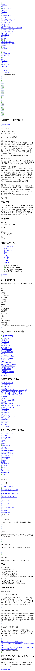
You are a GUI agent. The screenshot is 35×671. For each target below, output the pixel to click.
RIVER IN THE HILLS (7, 367)
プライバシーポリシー (7, 42)
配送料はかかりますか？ (9, 573)
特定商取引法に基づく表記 (9, 43)
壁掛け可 (7, 262)
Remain (3, 476)
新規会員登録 (5, 669)
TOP (5, 70)
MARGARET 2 (5, 370)
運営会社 (3, 36)
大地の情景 (4, 343)
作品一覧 (7, 72)
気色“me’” (4, 398)
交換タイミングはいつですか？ (11, 580)
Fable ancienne (5, 421)
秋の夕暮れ (4, 410)
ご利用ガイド (19, 642)
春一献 (3, 443)
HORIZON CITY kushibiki (8, 364)
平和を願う (4, 414)
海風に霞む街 (5, 347)
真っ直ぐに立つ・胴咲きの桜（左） (11, 394)
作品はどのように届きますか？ (11, 582)
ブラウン (7, 257)
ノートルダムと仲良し (7, 403)
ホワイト (7, 260)
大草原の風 (4, 340)
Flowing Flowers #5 (6, 437)
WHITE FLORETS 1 (6, 375)
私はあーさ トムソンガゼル (9, 407)
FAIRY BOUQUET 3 (7, 336)
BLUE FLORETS (6, 350)
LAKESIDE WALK (6, 355)
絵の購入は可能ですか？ (9, 575)
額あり (6, 248)
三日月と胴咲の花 (6, 384)
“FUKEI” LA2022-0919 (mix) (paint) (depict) (13, 391)
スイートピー (5, 472)
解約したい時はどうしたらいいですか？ (14, 583)
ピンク (6, 258)
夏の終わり (4, 465)
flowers (3, 440)
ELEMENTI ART (6, 124)
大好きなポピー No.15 (7, 418)
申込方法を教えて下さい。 (10, 569)
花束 (2, 469)
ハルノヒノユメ (5, 426)
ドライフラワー (5, 388)
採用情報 (3, 38)
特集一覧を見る (5, 512)
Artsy (5, 252)
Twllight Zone (4, 458)
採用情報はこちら (11, 649)
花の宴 (3, 462)
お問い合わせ (10, 642)
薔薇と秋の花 (5, 449)
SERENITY (4, 361)
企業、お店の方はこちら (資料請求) (11, 647)
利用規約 (3, 45)
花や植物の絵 (8, 250)
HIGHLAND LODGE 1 (7, 358)
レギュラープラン (9, 246)
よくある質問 (5, 274)
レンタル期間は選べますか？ (11, 571)
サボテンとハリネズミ (7, 455)
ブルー (6, 255)
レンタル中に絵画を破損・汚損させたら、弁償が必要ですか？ (17, 577)
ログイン (12, 669)
